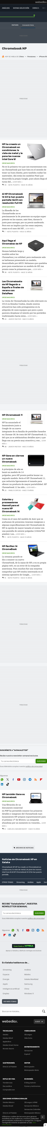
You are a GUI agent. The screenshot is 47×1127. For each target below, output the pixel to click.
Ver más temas (9, 1001)
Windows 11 (29, 993)
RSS (36, 779)
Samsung (28, 984)
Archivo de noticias (24, 847)
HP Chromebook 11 (12, 415)
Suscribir (41, 761)
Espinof (27, 1054)
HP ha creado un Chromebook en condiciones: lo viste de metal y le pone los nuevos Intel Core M (12, 151)
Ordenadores (8, 163)
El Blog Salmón (30, 1082)
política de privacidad (34, 766)
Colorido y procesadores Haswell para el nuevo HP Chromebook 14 (11, 505)
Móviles (27, 974)
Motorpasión (29, 1066)
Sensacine (28, 1050)
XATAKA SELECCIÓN (21, 8)
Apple (38, 882)
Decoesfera (7, 1086)
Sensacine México (31, 1106)
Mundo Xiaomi (8, 1048)
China (21, 56)
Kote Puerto (14, 185)
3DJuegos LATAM (30, 1102)
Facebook (13, 779)
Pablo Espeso (15, 490)
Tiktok (8, 784)
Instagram (24, 779)
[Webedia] (41, 2)
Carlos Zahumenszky (17, 829)
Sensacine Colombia (32, 1109)
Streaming (20, 882)
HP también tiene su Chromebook (13, 795)
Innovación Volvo (28, 25)
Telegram (30, 779)
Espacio (6, 974)
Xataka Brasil (8, 1106)
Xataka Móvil (8, 1038)
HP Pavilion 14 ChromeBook (9, 547)
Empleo (6, 993)
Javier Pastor (15, 319)
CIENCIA (35, 8)
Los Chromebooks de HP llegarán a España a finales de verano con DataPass (13, 287)
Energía (6, 979)
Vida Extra (28, 1038)
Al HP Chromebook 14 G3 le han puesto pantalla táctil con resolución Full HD (13, 198)
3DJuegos (28, 1034)
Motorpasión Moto (31, 1070)
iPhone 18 (43, 56)
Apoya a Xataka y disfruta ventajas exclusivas (23, 951)
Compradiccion (9, 1089)
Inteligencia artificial (11, 988)
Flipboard (41, 779)
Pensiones (31, 56)
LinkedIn (2, 784)
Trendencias (7, 1082)
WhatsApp (2, 779)
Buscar (43, 1011)
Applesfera (7, 1041)
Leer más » (17, 182)
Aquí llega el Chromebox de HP (12, 242)
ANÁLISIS (6, 8)
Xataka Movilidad (31, 979)
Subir (37, 1021)
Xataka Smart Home (10, 1045)
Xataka (5, 1034)
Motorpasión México (32, 1113)
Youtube (19, 779)
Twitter (8, 779)
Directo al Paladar (10, 1066)
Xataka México (8, 1102)
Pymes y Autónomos (32, 1086)
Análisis (30, 882)
